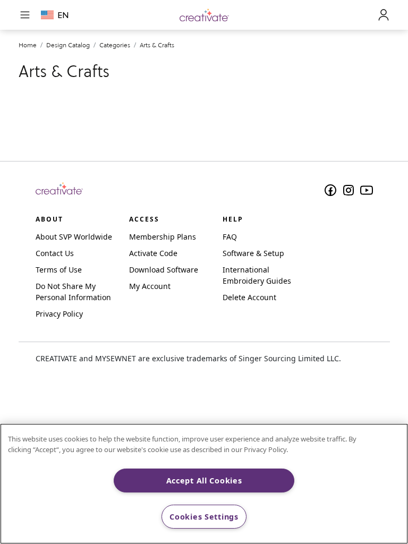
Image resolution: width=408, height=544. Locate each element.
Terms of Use (59, 270)
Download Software (163, 270)
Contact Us (55, 253)
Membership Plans (162, 237)
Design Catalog (68, 44)
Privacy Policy (59, 314)
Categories (114, 44)
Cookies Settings (204, 517)
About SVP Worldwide (74, 237)
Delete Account (249, 297)
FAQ (230, 237)
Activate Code (153, 253)
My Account (150, 286)
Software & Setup (253, 253)
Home (28, 44)
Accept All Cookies (204, 480)
